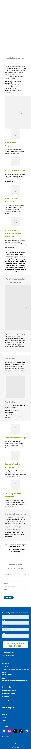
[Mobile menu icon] (27, 2)
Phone (3, 627)
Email (3, 633)
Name (3, 620)
